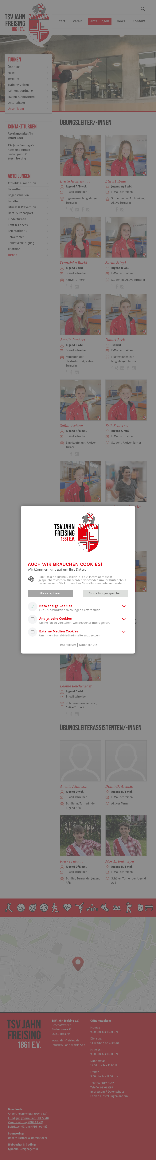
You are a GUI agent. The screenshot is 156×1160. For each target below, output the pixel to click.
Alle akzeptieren (50, 593)
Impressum (68, 645)
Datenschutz (88, 645)
